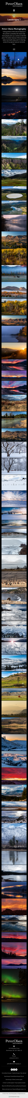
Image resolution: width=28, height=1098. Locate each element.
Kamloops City (9, 1073)
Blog (18, 1089)
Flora (11, 1086)
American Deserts (11, 1089)
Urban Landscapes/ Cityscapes (12, 1083)
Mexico (4, 1089)
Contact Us (22, 1089)
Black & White (6, 1086)
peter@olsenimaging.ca (14, 1064)
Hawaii (24, 1086)
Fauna (15, 1086)
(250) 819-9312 (14, 1058)
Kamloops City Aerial (20, 1073)
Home (3, 1073)
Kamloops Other (10, 1079)
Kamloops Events (9, 1076)
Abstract (19, 1086)
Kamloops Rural (19, 1076)
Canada (23, 1083)
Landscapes (18, 1079)
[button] (14, 49)
